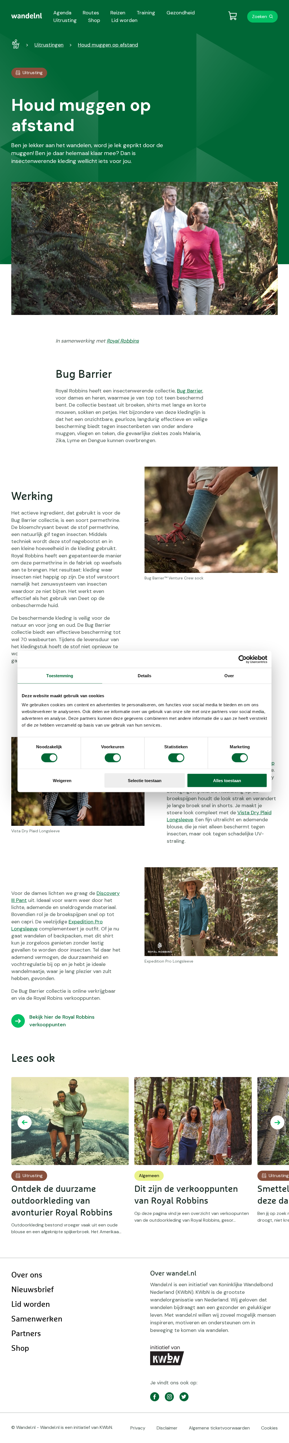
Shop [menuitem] (94, 20)
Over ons (26, 1275)
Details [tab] (145, 675)
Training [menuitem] (146, 12)
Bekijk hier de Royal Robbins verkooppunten (62, 1021)
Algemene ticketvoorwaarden (219, 1428)
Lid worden (30, 1305)
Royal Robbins (123, 340)
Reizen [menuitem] (117, 12)
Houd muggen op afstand (108, 44)
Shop (20, 1348)
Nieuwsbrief (32, 1290)
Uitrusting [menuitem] (65, 20)
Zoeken (259, 16)
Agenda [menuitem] (62, 12)
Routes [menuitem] (91, 12)
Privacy (137, 1428)
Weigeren (62, 780)
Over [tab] (229, 675)
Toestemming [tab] (59, 675)
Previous (24, 1122)
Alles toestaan (227, 780)
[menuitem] (26, 16)
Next (277, 1122)
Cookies (269, 1428)
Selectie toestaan (144, 780)
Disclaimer (167, 1428)
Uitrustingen (49, 44)
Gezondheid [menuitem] (181, 12)
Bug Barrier (189, 390)
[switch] (113, 757)
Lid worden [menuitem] (124, 20)
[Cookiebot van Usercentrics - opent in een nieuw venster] (242, 659)
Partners (26, 1334)
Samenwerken (36, 1319)
